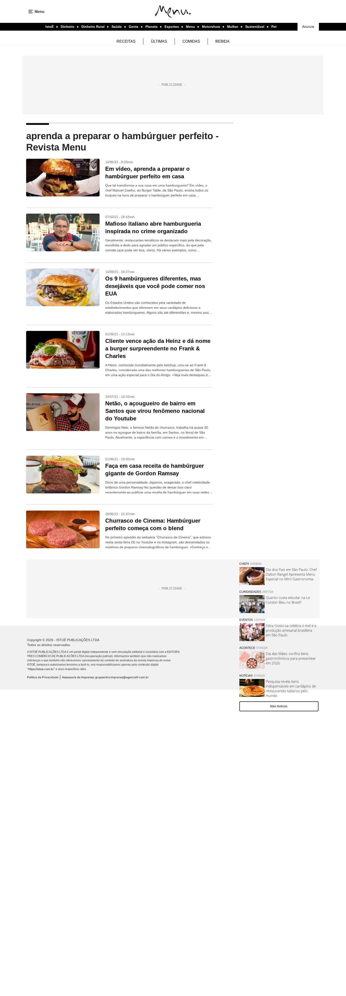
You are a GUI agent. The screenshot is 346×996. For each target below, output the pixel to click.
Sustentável (254, 26)
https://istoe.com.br (41, 669)
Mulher (232, 26)
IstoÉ (49, 26)
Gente (133, 26)
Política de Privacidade (42, 677)
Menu (190, 26)
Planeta (151, 26)
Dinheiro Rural (93, 26)
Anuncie (308, 26)
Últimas (159, 41)
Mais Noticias (278, 706)
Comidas (191, 41)
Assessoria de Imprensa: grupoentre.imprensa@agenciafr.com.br (105, 677)
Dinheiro (67, 26)
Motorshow (211, 26)
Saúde (117, 26)
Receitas (126, 41)
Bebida (222, 41)
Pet (274, 26)
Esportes (172, 26)
